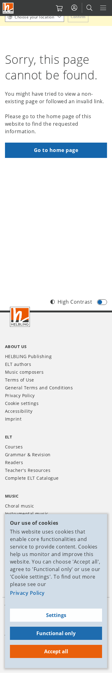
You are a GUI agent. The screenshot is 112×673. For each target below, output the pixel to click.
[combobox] (34, 17)
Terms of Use (19, 380)
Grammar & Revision (28, 455)
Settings (56, 615)
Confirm (78, 16)
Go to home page (56, 150)
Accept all (56, 651)
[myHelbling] (74, 7)
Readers (14, 462)
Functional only (56, 633)
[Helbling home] (20, 317)
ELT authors (18, 364)
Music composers (24, 372)
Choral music (19, 506)
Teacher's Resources (27, 470)
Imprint (13, 419)
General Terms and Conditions (39, 388)
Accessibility (18, 411)
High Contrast (75, 301)
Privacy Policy (27, 593)
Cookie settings (22, 403)
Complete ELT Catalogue (32, 478)
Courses (14, 447)
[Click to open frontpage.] (8, 8)
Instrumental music (27, 514)
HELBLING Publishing (28, 356)
